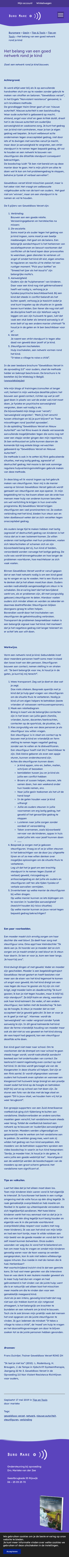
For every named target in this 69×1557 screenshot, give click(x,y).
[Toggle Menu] (60, 15)
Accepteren (12, 1551)
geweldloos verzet (14, 1415)
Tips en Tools (40, 1399)
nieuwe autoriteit (46, 1415)
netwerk (30, 1415)
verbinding (26, 1419)
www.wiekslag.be (14, 380)
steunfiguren (11, 1419)
